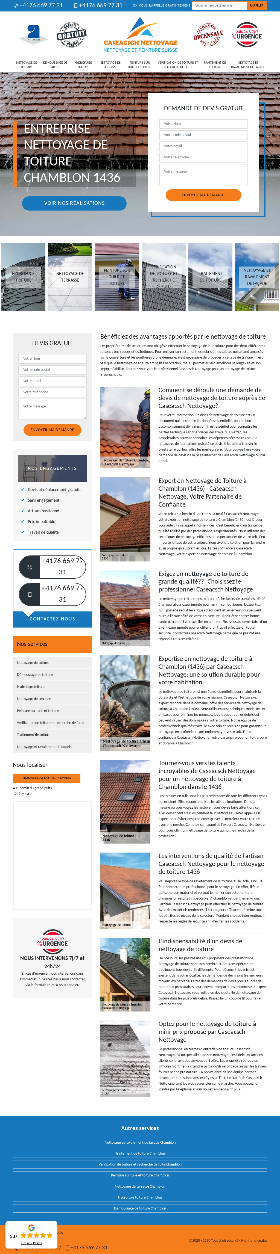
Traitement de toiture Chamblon (140, 1154)
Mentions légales (254, 1241)
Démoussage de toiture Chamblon (140, 1208)
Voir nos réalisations (74, 203)
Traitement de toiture (215, 65)
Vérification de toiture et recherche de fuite (178, 65)
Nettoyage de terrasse (110, 65)
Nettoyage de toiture (26, 65)
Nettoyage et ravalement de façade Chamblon (140, 1143)
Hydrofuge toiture (83, 65)
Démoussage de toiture (55, 65)
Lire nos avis (31, 1243)
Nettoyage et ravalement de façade (248, 65)
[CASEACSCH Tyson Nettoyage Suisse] (140, 34)
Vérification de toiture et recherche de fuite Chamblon (140, 1165)
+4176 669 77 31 (41, 5)
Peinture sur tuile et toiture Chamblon (140, 1175)
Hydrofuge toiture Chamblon (140, 1198)
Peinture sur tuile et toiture (139, 65)
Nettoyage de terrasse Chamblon (140, 1187)
